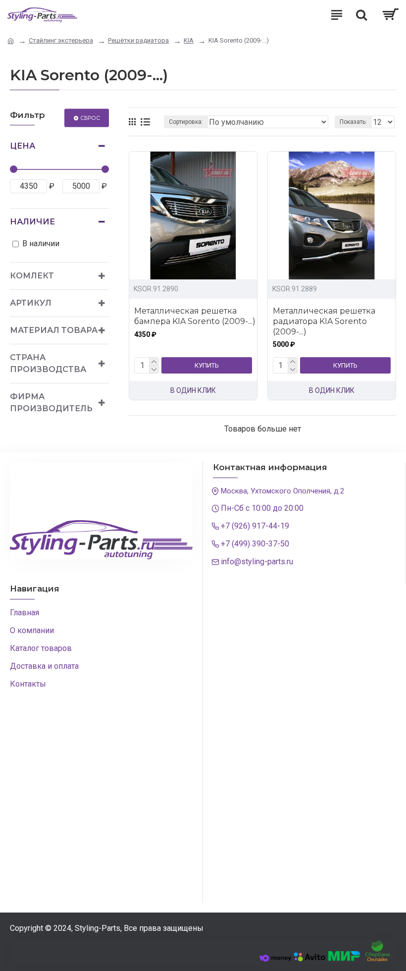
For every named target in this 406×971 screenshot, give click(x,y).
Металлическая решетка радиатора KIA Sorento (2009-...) (324, 321)
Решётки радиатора (138, 40)
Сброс (90, 117)
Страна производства (48, 363)
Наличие (32, 221)
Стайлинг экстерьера (61, 40)
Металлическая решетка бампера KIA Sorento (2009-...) (194, 316)
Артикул (30, 303)
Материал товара (54, 330)
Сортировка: (186, 121)
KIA (189, 40)
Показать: (353, 121)
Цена (22, 146)
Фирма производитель (51, 402)
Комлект (32, 275)
